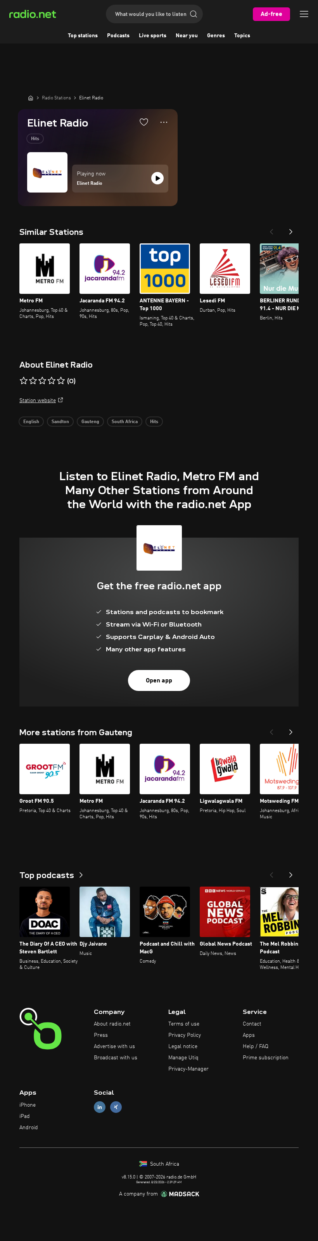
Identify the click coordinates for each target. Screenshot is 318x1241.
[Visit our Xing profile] (116, 1107)
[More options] (163, 122)
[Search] (193, 14)
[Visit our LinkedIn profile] (100, 1107)
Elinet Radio (89, 183)
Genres (216, 35)
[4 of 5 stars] (51, 380)
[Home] (31, 98)
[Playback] (157, 178)
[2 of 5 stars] (33, 380)
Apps (249, 1035)
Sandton (60, 422)
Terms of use (183, 1024)
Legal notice (182, 1046)
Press (101, 1035)
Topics (242, 35)
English (31, 422)
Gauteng (90, 422)
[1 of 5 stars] (23, 380)
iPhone (27, 1105)
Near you (187, 35)
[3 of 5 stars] (42, 380)
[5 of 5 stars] (61, 380)
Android (28, 1127)
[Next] (291, 229)
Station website (37, 400)
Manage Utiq (183, 1057)
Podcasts (118, 35)
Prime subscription (266, 1057)
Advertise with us (114, 1046)
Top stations (83, 35)
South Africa (125, 422)
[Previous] (271, 229)
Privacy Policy (184, 1035)
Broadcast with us (115, 1057)
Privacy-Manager (188, 1069)
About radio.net (112, 1024)
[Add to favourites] (144, 122)
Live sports (152, 35)
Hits (35, 139)
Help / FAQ (255, 1046)
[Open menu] (304, 14)
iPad (24, 1116)
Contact (252, 1024)
